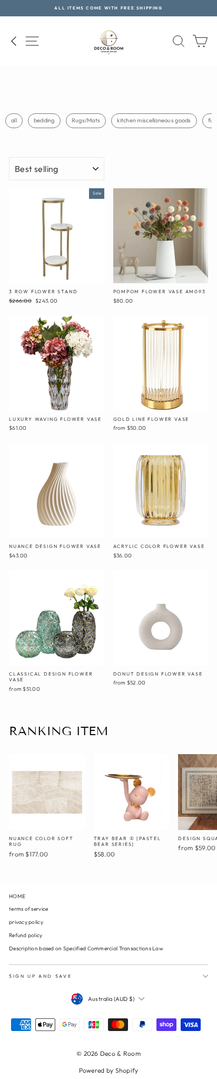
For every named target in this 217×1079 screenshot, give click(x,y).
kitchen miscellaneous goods (154, 120)
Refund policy (26, 935)
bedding (44, 120)
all (14, 120)
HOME (17, 896)
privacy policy (26, 922)
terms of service (28, 908)
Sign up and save (40, 976)
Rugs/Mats (86, 120)
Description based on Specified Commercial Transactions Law (86, 948)
